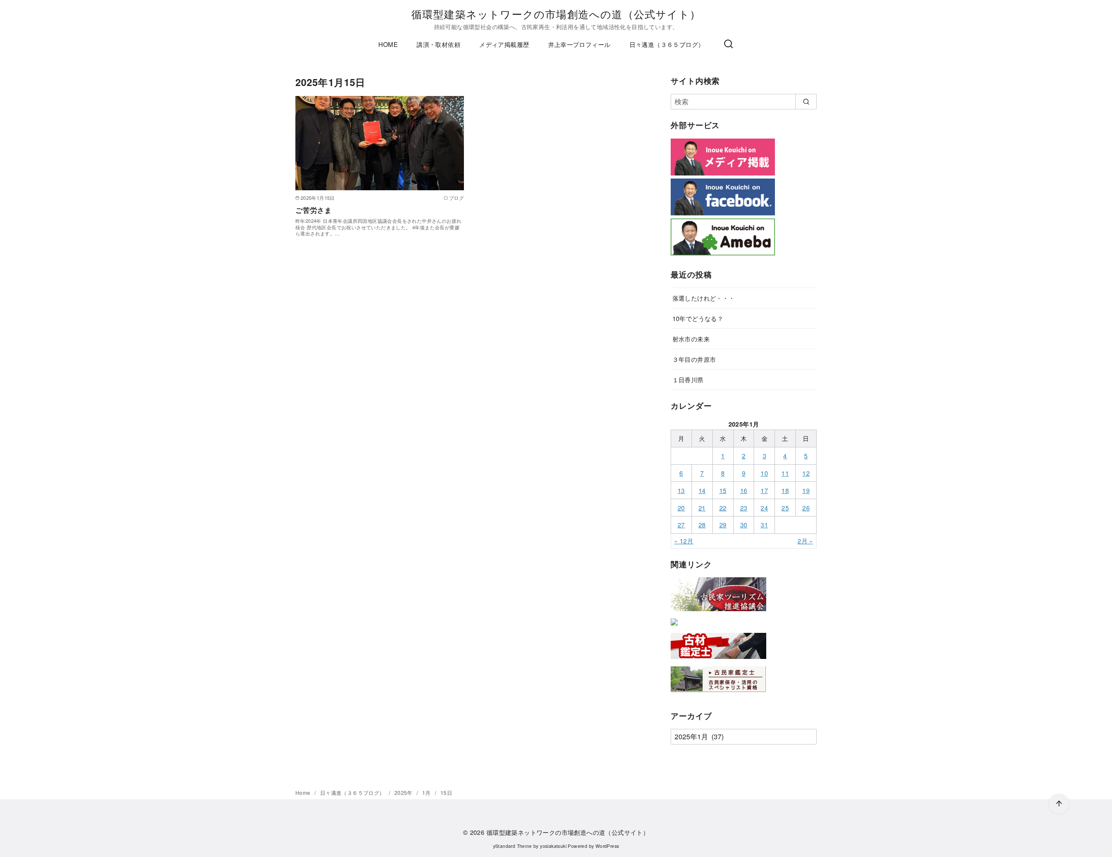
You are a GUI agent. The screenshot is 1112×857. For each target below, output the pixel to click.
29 (723, 524)
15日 (446, 792)
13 (681, 490)
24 (764, 507)
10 (764, 472)
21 (702, 507)
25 (785, 507)
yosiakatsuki (553, 846)
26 (806, 507)
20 (681, 507)
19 (806, 490)
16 (744, 490)
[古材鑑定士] (718, 660)
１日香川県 (688, 379)
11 (785, 472)
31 (764, 524)
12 (806, 472)
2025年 (404, 792)
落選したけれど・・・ (703, 297)
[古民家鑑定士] (718, 694)
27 (681, 524)
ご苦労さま (313, 210)
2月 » (805, 540)
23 (744, 507)
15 (723, 490)
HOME (388, 44)
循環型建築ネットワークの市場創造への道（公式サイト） (556, 13)
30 (744, 524)
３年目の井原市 (694, 359)
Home (303, 792)
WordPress (607, 846)
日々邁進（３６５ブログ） (667, 44)
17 (764, 490)
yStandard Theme (512, 846)
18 (785, 490)
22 (723, 507)
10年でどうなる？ (698, 318)
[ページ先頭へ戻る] (1059, 804)
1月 (427, 792)
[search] (806, 101)
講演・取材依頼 (438, 44)
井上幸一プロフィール (579, 44)
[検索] (728, 44)
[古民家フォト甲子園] (674, 627)
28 (702, 524)
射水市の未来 (691, 338)
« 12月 (683, 540)
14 (702, 490)
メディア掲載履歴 (504, 44)
